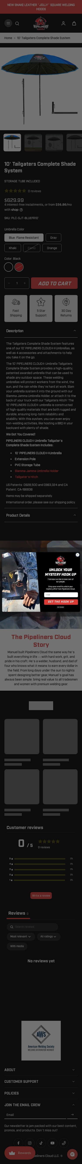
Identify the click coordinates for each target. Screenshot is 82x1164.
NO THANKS (60, 607)
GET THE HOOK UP (61, 602)
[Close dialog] (77, 555)
